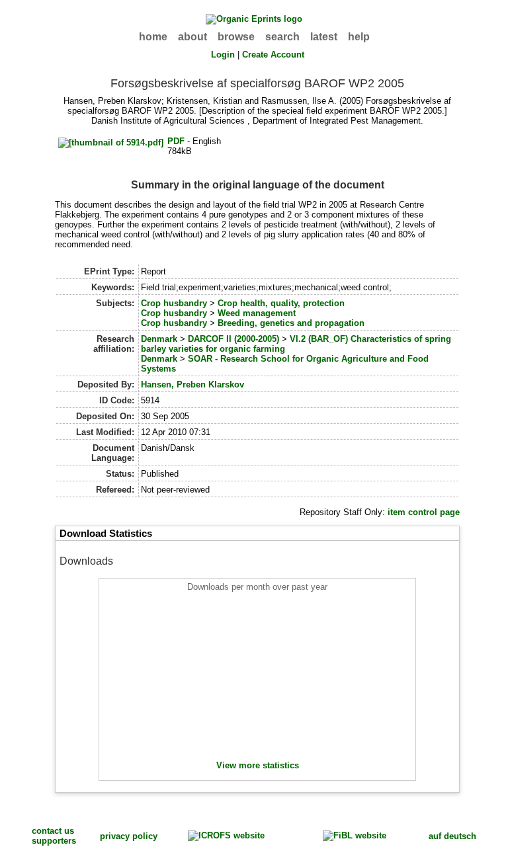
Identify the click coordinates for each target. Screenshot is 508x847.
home (153, 36)
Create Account (273, 55)
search (282, 36)
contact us (53, 831)
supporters (54, 841)
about (192, 36)
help (359, 36)
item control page (424, 512)
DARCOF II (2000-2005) (233, 339)
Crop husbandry (174, 303)
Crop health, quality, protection (281, 303)
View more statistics (257, 765)
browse (236, 36)
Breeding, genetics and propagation (291, 323)
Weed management (257, 313)
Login (223, 55)
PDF (176, 141)
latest (323, 36)
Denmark (159, 339)
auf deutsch (452, 836)
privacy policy (128, 836)
